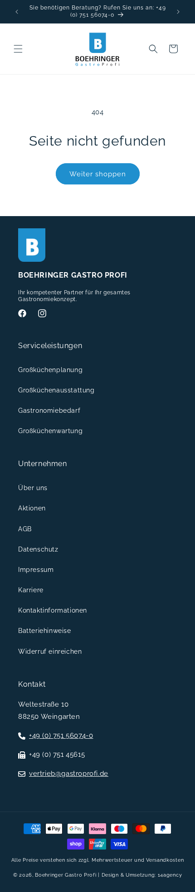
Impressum (36, 569)
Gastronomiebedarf (49, 410)
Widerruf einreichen (50, 651)
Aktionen (32, 508)
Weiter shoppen (97, 174)
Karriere (31, 590)
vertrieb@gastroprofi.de (68, 773)
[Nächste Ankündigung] (178, 12)
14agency (170, 875)
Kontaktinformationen (52, 610)
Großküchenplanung (50, 369)
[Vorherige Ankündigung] (17, 12)
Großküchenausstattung (56, 390)
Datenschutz (38, 549)
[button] (18, 49)
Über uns (33, 487)
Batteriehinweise (44, 630)
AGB (25, 529)
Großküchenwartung (50, 430)
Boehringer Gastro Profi (65, 875)
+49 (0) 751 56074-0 (61, 736)
